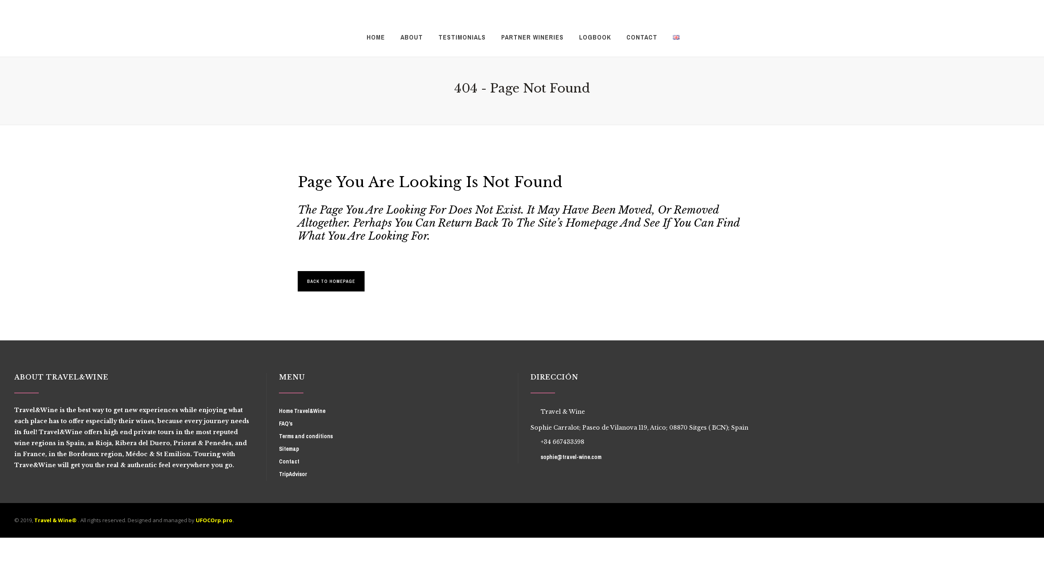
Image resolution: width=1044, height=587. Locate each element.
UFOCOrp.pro (214, 520)
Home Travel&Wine (302, 411)
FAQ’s (285, 423)
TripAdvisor (293, 474)
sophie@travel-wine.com (571, 457)
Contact (289, 461)
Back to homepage (331, 281)
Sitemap (289, 448)
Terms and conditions (306, 436)
